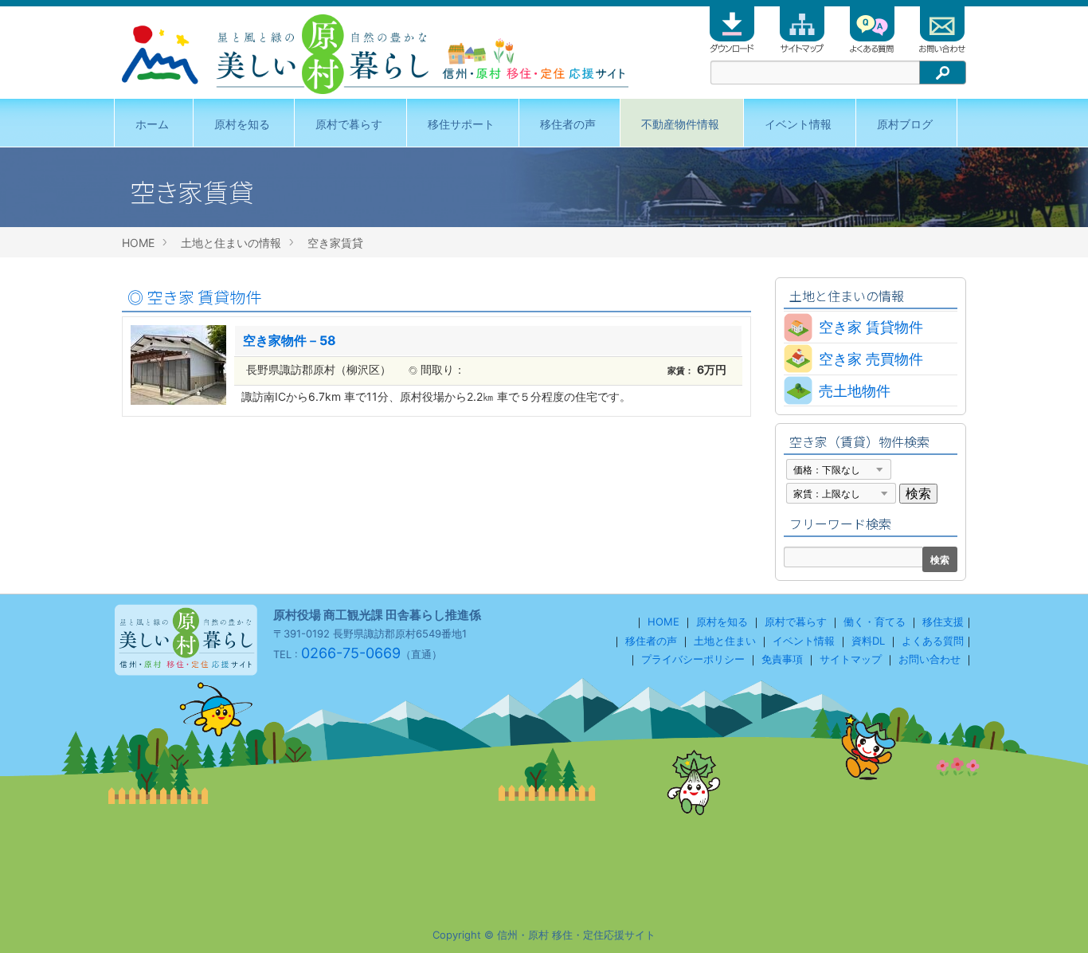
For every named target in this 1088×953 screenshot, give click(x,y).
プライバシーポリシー (693, 659)
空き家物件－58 (289, 340)
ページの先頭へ (1054, 919)
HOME (138, 242)
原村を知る (242, 124)
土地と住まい (725, 640)
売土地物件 (854, 390)
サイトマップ (851, 659)
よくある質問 (933, 640)
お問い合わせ (929, 659)
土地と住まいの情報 (231, 242)
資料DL (868, 640)
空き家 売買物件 (871, 359)
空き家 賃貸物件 (194, 296)
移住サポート (461, 124)
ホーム (152, 124)
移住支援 (943, 621)
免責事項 (782, 659)
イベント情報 (798, 124)
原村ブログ (905, 124)
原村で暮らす (348, 124)
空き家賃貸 (335, 242)
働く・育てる (874, 621)
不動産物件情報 (680, 124)
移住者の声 (568, 124)
